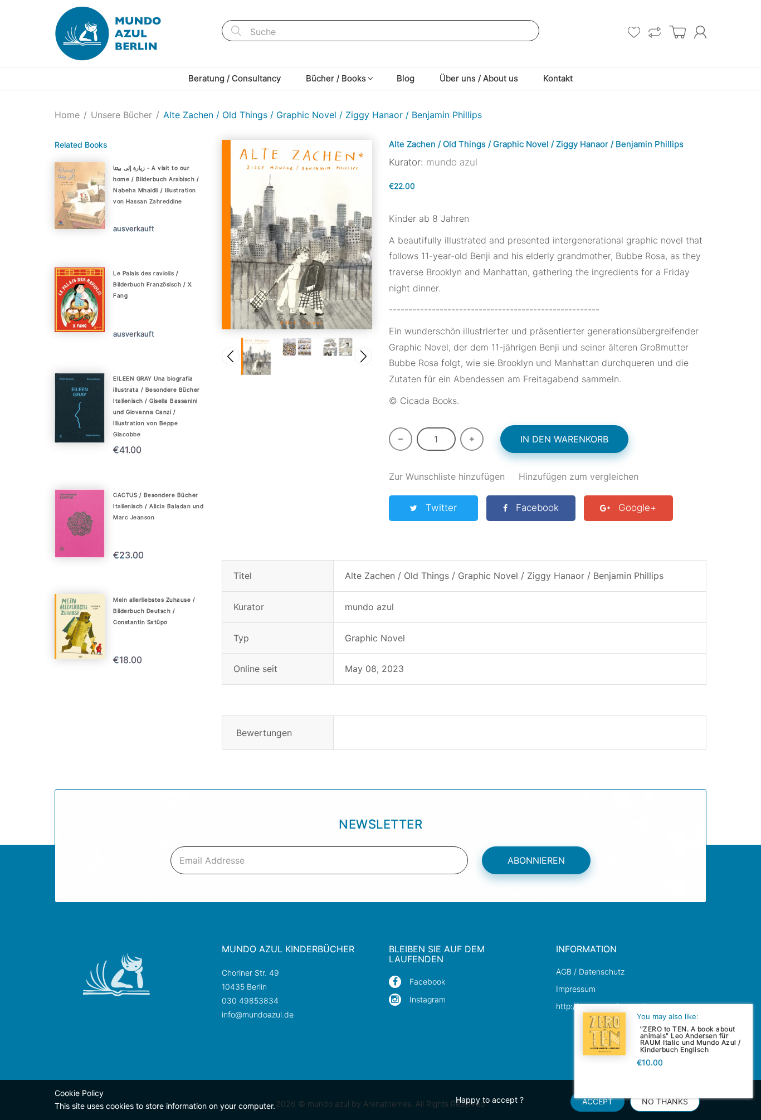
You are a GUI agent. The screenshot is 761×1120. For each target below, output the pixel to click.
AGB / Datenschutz (590, 971)
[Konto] (700, 32)
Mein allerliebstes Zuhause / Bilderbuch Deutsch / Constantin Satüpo (154, 610)
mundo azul (451, 162)
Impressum (576, 989)
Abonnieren (536, 860)
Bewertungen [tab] (264, 732)
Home (67, 114)
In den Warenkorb (564, 439)
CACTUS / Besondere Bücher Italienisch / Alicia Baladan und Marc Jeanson (158, 505)
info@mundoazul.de (258, 1014)
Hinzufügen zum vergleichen (578, 476)
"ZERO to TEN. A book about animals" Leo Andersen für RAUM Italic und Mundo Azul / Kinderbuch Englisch (690, 1039)
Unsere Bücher (121, 114)
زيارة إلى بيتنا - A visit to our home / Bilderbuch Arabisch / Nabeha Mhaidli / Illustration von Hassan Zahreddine (156, 184)
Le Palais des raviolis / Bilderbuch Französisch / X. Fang (153, 284)
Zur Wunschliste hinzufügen (447, 476)
